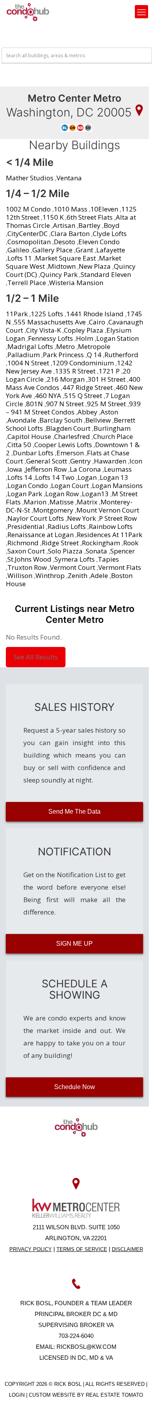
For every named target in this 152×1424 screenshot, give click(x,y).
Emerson (70, 452)
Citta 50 (19, 444)
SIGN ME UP (74, 943)
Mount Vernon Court (107, 510)
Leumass (118, 469)
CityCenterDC (27, 233)
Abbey (87, 411)
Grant (84, 249)
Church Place (113, 436)
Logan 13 (114, 477)
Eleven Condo (99, 241)
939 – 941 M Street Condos (73, 407)
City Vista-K (43, 330)
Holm (84, 338)
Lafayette (110, 249)
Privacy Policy (30, 1249)
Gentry (80, 460)
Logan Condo (27, 485)
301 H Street (106, 379)
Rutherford (121, 354)
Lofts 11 (19, 258)
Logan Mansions (117, 485)
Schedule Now (74, 1087)
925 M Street (106, 403)
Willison (19, 575)
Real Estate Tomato (114, 1395)
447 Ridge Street (87, 387)
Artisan (64, 225)
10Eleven (104, 208)
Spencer (122, 550)
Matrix (87, 501)
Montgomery (53, 510)
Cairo (97, 321)
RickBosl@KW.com (87, 1346)
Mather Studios (29, 177)
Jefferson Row (46, 469)
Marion (35, 501)
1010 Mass (70, 208)
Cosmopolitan (29, 241)
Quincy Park (59, 274)
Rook (130, 542)
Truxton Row (27, 567)
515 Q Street (83, 395)
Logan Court (70, 485)
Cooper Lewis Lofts (63, 444)
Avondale (21, 420)
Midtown (62, 266)
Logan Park (24, 493)
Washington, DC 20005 (69, 112)
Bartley (89, 225)
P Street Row (118, 518)
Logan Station (117, 338)
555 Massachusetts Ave (50, 321)
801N (34, 403)
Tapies (108, 559)
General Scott (46, 460)
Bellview (98, 420)
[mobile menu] (141, 11)
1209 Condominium (83, 362)
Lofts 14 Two (54, 477)
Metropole (94, 346)
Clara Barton (70, 233)
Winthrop (50, 575)
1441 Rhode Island (95, 313)
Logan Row (62, 493)
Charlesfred (72, 436)
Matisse (61, 501)
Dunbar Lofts (33, 452)
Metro (65, 346)
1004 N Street (28, 362)
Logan (87, 477)
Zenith (77, 575)
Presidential (25, 526)
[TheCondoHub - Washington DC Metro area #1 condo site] (28, 11)
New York (81, 518)
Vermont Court (72, 567)
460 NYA (48, 395)
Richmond (23, 542)
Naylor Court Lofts (35, 518)
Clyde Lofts (110, 233)
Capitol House (29, 436)
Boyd (112, 225)
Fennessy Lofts (50, 338)
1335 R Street (75, 371)
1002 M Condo (28, 208)
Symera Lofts (75, 559)
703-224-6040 (76, 1335)
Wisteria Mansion (76, 282)
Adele (99, 575)
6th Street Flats (90, 217)
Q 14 (94, 354)
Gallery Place (52, 249)
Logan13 (95, 493)
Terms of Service (82, 1249)
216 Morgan (66, 379)
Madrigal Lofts (30, 346)
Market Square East (65, 258)
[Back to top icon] (136, 1408)
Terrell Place (26, 282)
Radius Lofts (67, 526)
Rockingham (101, 542)
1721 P (109, 371)
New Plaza (95, 266)
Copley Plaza (83, 330)
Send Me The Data (74, 811)
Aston (109, 411)
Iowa (14, 469)
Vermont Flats (119, 567)
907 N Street (65, 403)
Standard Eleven (106, 274)
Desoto (64, 241)
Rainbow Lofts (111, 526)
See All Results (36, 656)
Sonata (96, 550)
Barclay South (60, 420)
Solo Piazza (65, 550)
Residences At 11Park (109, 534)
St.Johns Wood (29, 559)
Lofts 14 (19, 477)
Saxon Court (26, 550)
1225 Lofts (47, 313)
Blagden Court (68, 428)
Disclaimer (127, 1249)
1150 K (53, 217)
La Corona (85, 469)
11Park (17, 313)
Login (17, 1395)
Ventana (69, 177)
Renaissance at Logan (40, 534)
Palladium (23, 354)
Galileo (18, 249)
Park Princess (63, 354)
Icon (135, 460)
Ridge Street (60, 542)
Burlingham (112, 428)
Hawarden (110, 460)
